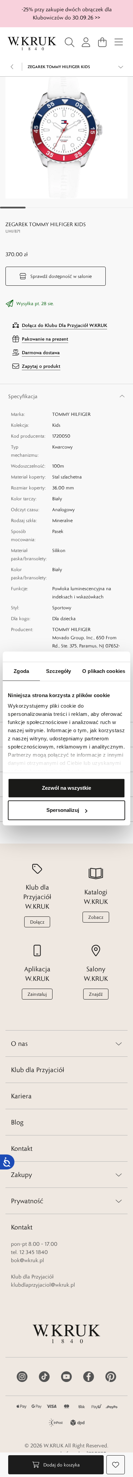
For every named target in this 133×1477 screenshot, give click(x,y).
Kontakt (21, 1148)
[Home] (32, 43)
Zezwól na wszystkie (66, 788)
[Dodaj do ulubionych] (115, 1464)
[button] (66, 138)
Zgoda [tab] (21, 671)
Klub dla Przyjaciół (37, 1070)
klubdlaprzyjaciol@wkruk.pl (43, 1285)
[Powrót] (12, 67)
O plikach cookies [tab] (103, 671)
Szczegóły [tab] (58, 671)
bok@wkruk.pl (27, 1260)
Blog (17, 1122)
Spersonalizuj (62, 810)
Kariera (21, 1096)
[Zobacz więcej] (121, 67)
